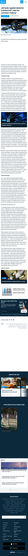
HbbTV (4, 528)
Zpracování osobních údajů (18, 531)
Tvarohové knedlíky (9, 510)
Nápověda (16, 534)
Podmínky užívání (6, 530)
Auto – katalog (6, 505)
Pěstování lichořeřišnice (9, 508)
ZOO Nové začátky (18, 503)
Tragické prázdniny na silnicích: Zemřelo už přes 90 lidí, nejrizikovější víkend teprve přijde (13, 477)
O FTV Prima (5, 522)
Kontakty (15, 528)
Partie (18, 501)
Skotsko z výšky (5, 426)
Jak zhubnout (5, 499)
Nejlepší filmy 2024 (13, 499)
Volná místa (5, 524)
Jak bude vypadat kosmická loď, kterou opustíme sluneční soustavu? (14, 124)
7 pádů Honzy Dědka (14, 505)
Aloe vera (23, 506)
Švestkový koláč (14, 512)
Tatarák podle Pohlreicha (14, 506)
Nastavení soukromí (17, 539)
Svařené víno (5, 506)
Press (15, 524)
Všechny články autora (19, 292)
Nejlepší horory (22, 499)
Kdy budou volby (9, 503)
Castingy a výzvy (17, 526)
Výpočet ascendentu (19, 508)
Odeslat (24, 311)
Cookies (4, 534)
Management (16, 522)
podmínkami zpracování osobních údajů (19, 314)
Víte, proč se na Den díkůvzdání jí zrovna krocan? (9, 391)
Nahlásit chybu (5, 539)
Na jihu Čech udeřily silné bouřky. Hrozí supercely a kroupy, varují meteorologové (14, 471)
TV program (7, 501)
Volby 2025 (22, 505)
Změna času (13, 501)
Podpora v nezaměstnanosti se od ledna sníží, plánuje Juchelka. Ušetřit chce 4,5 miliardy (13, 483)
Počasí (22, 501)
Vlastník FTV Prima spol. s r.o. (7, 537)
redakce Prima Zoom (14, 17)
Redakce (15, 536)
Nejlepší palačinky (19, 510)
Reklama (4, 526)
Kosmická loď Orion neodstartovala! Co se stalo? (13, 281)
